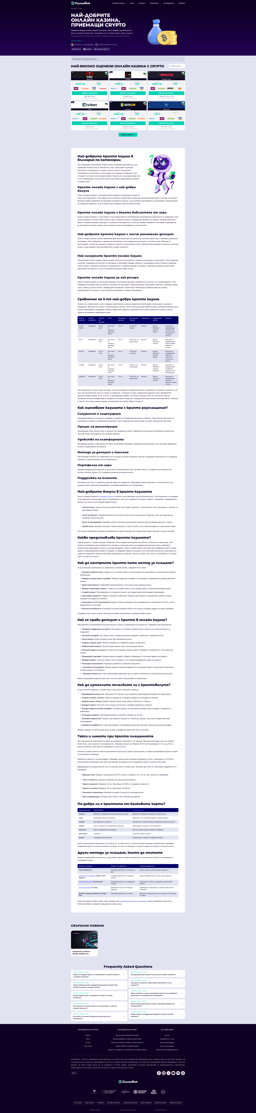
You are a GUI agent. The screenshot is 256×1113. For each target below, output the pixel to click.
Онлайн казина (118, 3)
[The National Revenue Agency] (94, 1092)
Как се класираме (167, 1046)
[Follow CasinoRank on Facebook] (159, 1073)
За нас (167, 1035)
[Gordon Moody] (140, 1092)
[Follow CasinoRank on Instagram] (164, 1073)
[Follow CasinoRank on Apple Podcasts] (183, 1073)
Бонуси (142, 3)
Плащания (154, 3)
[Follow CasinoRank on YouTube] (173, 1073)
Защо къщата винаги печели (127, 1035)
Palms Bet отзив (166, 126)
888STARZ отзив (89, 96)
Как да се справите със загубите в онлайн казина (127, 1050)
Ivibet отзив (90, 126)
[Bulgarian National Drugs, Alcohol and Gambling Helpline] (109, 1092)
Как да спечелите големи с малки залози (127, 1042)
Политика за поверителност (167, 1050)
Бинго (88, 1035)
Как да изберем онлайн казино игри (127, 1039)
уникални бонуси (106, 496)
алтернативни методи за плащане (133, 901)
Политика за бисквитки (128, 1110)
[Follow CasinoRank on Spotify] (178, 1073)
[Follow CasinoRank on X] (169, 1073)
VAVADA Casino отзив (166, 96)
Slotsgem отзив (128, 126)
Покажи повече (127, 135)
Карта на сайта (160, 1110)
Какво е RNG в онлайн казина (127, 1046)
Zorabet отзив (128, 96)
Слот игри (88, 1046)
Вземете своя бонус (89, 93)
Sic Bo (88, 1042)
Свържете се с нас (167, 1039)
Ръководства (169, 3)
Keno (88, 1039)
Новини (182, 3)
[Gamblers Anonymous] (154, 1092)
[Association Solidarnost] (125, 1092)
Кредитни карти (138, 810)
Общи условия (95, 1110)
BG (73, 1073)
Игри (132, 3)
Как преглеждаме (167, 1042)
